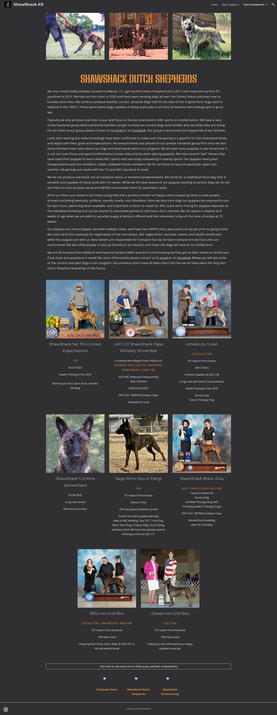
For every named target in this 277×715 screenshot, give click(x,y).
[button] (273, 4)
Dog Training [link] (229, 4)
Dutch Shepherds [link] (254, 4)
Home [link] (214, 4)
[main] (138, 169)
